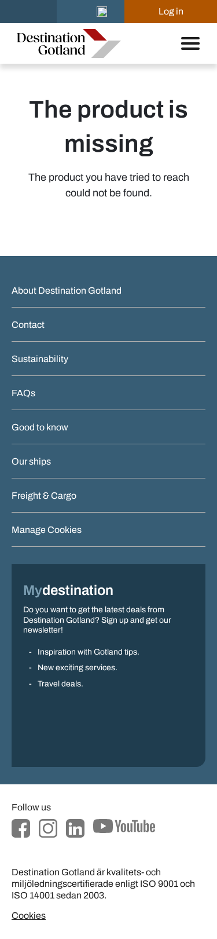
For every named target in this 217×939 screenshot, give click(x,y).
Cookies (29, 915)
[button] (101, 11)
